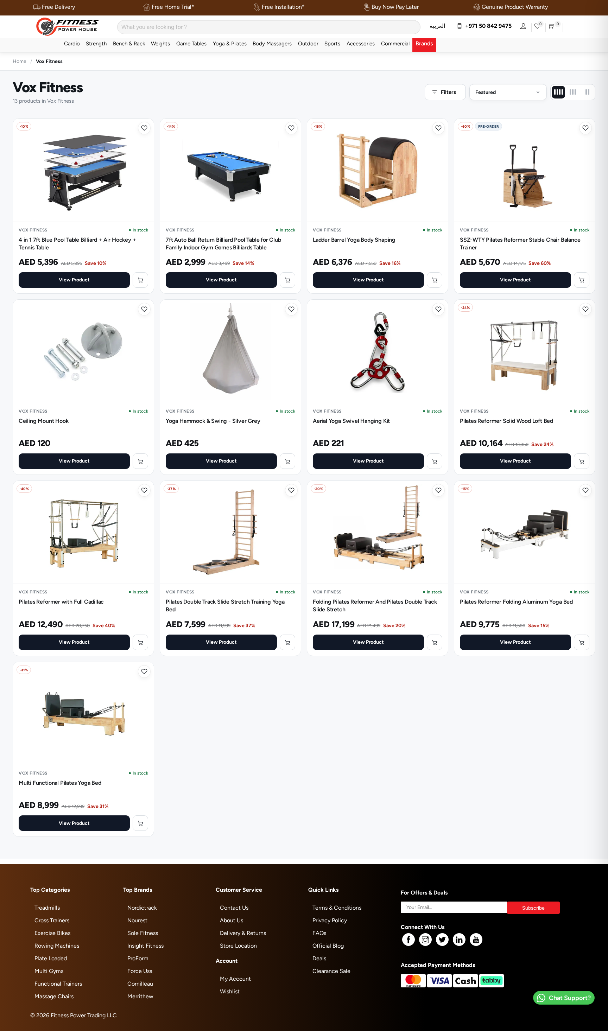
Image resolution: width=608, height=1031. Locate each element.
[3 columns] (573, 92)
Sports (332, 43)
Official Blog (328, 945)
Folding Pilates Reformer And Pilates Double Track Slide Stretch (375, 605)
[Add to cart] (140, 280)
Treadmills (47, 907)
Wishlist (230, 991)
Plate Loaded (50, 958)
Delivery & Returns (243, 933)
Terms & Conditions (336, 907)
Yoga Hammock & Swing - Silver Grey (213, 421)
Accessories (361, 43)
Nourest (137, 920)
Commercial (395, 43)
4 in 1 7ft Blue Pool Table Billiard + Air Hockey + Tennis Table (77, 243)
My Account (235, 978)
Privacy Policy (329, 920)
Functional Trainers (58, 983)
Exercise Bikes (52, 933)
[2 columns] (587, 92)
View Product (74, 279)
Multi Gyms (48, 971)
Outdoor (308, 43)
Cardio (72, 43)
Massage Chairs (54, 996)
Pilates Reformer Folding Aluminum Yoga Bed (516, 601)
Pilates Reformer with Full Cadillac (61, 601)
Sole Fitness (142, 933)
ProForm (137, 958)
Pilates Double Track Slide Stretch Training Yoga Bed (225, 605)
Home (19, 61)
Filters (448, 92)
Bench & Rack (129, 43)
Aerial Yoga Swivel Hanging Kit (351, 421)
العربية (437, 26)
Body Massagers (272, 43)
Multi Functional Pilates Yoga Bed (60, 782)
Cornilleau (140, 983)
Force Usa (139, 971)
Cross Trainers (51, 920)
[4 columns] (558, 92)
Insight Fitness (145, 945)
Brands (424, 43)
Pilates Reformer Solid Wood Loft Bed (506, 421)
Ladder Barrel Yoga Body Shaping (354, 239)
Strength (96, 43)
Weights (160, 43)
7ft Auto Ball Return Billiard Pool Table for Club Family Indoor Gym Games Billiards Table (223, 243)
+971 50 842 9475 (487, 26)
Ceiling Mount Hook (44, 421)
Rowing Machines (56, 945)
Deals (319, 958)
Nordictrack (142, 907)
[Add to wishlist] (144, 128)
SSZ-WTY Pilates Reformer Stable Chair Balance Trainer (520, 243)
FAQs (319, 933)
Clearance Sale (331, 971)
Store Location (238, 945)
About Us (231, 920)
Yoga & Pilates (230, 43)
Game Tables (191, 43)
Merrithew (140, 996)
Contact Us (234, 907)
